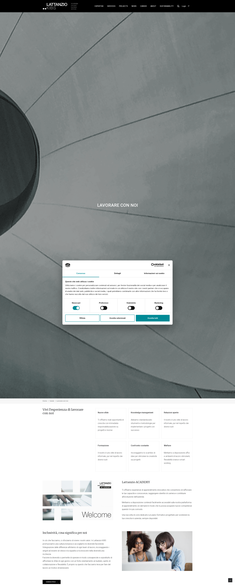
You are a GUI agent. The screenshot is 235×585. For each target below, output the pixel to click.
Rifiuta (82, 318)
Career (52, 401)
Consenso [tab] (80, 273)
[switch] (103, 308)
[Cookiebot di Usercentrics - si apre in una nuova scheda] (153, 265)
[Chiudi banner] (169, 265)
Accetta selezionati (117, 318)
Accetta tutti (152, 318)
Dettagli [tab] (117, 273)
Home (45, 401)
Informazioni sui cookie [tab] (154, 273)
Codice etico (51, 582)
